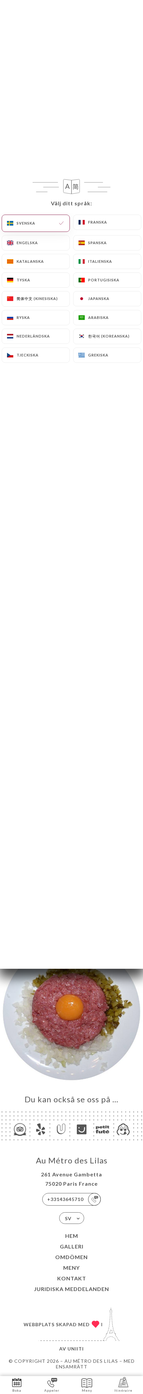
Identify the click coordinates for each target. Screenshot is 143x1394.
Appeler (51, 1390)
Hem (71, 1236)
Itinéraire (123, 1390)
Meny (71, 1267)
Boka (16, 1390)
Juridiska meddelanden (71, 1289)
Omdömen (71, 1257)
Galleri (71, 1246)
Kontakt (71, 1278)
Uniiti (76, 1348)
